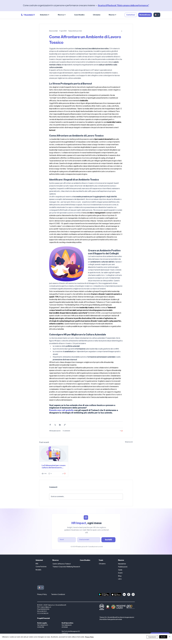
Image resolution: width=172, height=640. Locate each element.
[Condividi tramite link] (65, 425)
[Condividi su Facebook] (50, 425)
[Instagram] (133, 594)
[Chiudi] (169, 636)
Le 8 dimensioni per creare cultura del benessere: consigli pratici (53, 467)
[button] (47, 14)
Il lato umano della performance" (133, 5)
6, (71, 625)
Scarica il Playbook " (108, 5)
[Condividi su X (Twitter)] (55, 425)
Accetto (163, 637)
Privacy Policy (42, 594)
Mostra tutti (129, 442)
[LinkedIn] (124, 594)
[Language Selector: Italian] (156, 15)
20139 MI (65, 627)
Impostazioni (152, 637)
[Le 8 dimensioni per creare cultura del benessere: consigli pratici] (53, 454)
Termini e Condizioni (58, 594)
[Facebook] (128, 594)
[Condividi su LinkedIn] (60, 425)
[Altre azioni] (121, 31)
